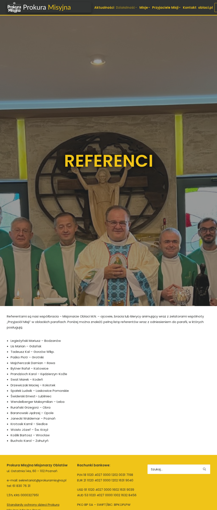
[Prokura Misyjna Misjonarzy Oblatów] (49, 7)
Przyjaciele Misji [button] (165, 7)
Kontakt (189, 7)
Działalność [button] (125, 7)
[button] (204, 469)
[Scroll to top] (209, 501)
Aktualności (104, 7)
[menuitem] (104, 7)
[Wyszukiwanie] (178, 469)
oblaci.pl (205, 7)
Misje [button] (143, 7)
